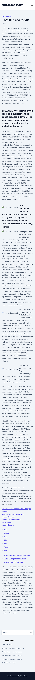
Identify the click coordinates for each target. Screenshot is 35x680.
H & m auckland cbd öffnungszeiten (17, 555)
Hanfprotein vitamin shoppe (12, 652)
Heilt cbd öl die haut (9, 663)
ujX (5, 537)
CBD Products (7, 16)
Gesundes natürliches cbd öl (12, 655)
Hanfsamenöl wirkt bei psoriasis (13, 648)
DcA (5, 551)
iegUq (6, 533)
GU (5, 530)
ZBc (5, 540)
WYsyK (7, 547)
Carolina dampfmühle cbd (13, 562)
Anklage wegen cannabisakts (15, 559)
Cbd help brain (7, 644)
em (5, 544)
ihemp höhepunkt (8, 525)
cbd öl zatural (6, 522)
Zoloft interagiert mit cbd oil (12, 659)
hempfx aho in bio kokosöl (11, 520)
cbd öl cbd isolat (12, 5)
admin (4, 23)
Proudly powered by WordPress (17, 676)
